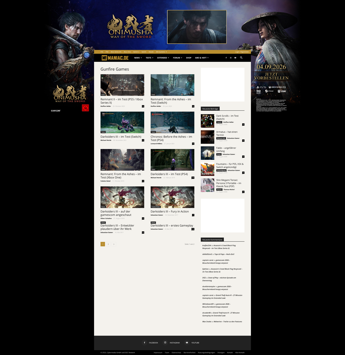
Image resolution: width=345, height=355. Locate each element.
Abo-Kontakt (239, 352)
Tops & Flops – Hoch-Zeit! (224, 254)
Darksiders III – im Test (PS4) (169, 174)
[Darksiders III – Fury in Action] (172, 197)
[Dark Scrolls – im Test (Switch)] (207, 121)
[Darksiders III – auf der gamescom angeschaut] (122, 197)
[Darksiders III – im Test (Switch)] (122, 122)
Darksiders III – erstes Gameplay (172, 225)
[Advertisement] (222, 85)
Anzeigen (221, 352)
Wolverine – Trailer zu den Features (228, 321)
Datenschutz (176, 352)
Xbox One (127, 52)
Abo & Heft (200, 57)
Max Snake (206, 321)
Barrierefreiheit (189, 352)
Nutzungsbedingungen (206, 352)
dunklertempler (208, 286)
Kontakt (230, 352)
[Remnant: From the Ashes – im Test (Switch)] (172, 85)
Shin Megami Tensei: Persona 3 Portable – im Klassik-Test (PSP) (228, 183)
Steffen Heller (106, 106)
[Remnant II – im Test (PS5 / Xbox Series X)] (122, 85)
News (137, 57)
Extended (162, 57)
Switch (144, 52)
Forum (176, 57)
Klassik (151, 52)
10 (193, 229)
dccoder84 (206, 313)
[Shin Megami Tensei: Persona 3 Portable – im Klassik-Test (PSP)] (207, 185)
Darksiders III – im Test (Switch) (121, 136)
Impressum (158, 352)
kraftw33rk (206, 245)
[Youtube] (235, 58)
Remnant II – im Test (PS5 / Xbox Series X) (122, 100)
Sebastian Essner (157, 215)
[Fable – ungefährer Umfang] (207, 153)
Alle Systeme (160, 52)
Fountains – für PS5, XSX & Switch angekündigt (230, 165)
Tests (148, 57)
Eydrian (205, 269)
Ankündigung (221, 170)
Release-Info (221, 138)
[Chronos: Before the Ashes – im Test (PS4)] (172, 122)
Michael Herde (106, 140)
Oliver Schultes (106, 218)
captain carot (207, 260)
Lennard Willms (156, 144)
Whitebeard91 (208, 304)
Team (167, 352)
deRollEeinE (207, 254)
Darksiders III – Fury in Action (170, 211)
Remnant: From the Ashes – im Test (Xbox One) (121, 175)
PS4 (107, 52)
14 (193, 178)
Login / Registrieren (242, 52)
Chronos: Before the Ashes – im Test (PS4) (171, 138)
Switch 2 (136, 52)
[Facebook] (226, 58)
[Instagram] (231, 58)
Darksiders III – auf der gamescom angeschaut (116, 213)
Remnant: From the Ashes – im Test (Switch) (171, 100)
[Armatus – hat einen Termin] (207, 137)
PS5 (102, 52)
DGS (204, 277)
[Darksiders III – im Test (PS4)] (172, 160)
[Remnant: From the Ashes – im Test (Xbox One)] (122, 160)
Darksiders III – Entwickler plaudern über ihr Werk (117, 227)
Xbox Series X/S (116, 52)
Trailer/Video (155, 207)
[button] (241, 58)
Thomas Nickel (229, 189)
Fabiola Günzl (105, 181)
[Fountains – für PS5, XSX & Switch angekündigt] (207, 169)
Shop (188, 57)
